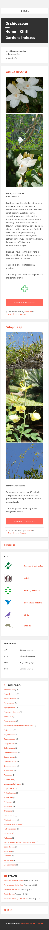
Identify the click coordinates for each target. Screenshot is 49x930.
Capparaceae (9, 743)
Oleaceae (8, 811)
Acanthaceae (9, 689)
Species (23, 314)
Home (10, 31)
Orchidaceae (13, 314)
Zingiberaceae (10, 865)
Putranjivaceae (10, 829)
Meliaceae (8, 802)
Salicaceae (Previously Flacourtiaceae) (20, 842)
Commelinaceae (10, 752)
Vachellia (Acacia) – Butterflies (16, 898)
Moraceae (8, 806)
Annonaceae (9, 703)
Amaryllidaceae (10, 694)
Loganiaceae (9, 788)
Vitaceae (7, 856)
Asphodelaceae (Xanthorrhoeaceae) (18, 725)
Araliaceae (8, 716)
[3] (24, 132)
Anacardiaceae (10, 698)
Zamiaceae (8, 860)
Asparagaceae (10, 721)
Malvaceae (8, 797)
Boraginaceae (9, 739)
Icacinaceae (9, 779)
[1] (24, 168)
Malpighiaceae (10, 793)
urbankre (28, 311)
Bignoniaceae (9, 734)
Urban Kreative (26, 923)
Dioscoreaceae (10, 766)
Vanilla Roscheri (16, 71)
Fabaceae (8, 775)
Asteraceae (9, 730)
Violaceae (8, 851)
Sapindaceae (9, 847)
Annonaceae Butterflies (13, 885)
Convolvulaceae (10, 761)
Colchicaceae (9, 748)
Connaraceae (9, 757)
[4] (24, 424)
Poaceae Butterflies (12, 889)
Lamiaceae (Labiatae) (12, 784)
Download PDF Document (24, 302)
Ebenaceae (8, 770)
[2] (24, 95)
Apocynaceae (9, 707)
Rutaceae (8, 838)
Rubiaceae (8, 833)
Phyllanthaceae (10, 820)
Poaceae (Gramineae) (13, 824)
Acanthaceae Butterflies (14, 880)
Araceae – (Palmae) (12, 712)
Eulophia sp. (14, 327)
